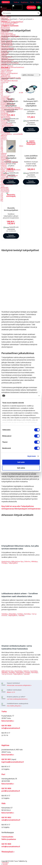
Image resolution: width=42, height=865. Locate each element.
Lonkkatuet (4, 54)
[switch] (37, 436)
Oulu (37, 2)
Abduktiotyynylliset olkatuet (9, 36)
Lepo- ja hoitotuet (6, 45)
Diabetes (27, 561)
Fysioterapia (4, 189)
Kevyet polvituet (6, 57)
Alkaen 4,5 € (11, 692)
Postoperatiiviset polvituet (9, 63)
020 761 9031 (6, 759)
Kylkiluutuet (4, 18)
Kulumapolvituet (5, 61)
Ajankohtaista (5, 561)
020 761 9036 (6, 788)
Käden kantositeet (6, 33)
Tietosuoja (5, 863)
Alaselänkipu (18, 671)
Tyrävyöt (3, 26)
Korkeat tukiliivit (5, 20)
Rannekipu (27, 614)
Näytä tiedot (31, 456)
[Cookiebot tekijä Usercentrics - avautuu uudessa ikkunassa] (31, 395)
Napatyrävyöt (5, 29)
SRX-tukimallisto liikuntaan (9, 81)
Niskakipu (4, 614)
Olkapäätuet (4, 32)
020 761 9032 (6, 817)
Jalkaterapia (4, 187)
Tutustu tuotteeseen (11, 129)
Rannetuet (4, 39)
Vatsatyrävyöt (5, 30)
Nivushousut (4, 52)
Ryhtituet (3, 21)
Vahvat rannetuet (6, 42)
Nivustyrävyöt (5, 27)
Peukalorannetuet (6, 44)
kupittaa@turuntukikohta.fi (12, 762)
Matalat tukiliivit (5, 17)
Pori (31, 2)
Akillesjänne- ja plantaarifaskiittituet (12, 67)
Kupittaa (24, 2)
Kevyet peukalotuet (7, 48)
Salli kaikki (21, 462)
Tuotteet (3, 8)
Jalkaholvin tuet (5, 76)
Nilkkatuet (3, 64)
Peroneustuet (5, 69)
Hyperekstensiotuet (7, 24)
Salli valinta (21, 468)
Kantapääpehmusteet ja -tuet (10, 78)
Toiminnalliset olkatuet (8, 35)
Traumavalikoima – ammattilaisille (11, 134)
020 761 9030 (6, 725)
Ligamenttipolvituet (7, 60)
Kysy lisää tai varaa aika (10, 506)
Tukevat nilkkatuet (6, 70)
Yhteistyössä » (7, 851)
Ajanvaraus (5, 2)
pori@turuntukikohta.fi (10, 791)
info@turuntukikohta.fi (10, 728)
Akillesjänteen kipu (17, 561)
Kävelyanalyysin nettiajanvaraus (27, 509)
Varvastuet (4, 79)
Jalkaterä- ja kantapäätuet (9, 73)
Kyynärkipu (34, 671)
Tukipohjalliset (5, 75)
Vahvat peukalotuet (6, 49)
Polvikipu (4, 563)
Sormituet (3, 51)
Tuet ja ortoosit (5, 9)
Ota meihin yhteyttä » (14, 706)
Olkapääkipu (12, 614)
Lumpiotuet (4, 58)
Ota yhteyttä (31, 7)
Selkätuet (3, 15)
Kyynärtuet (4, 38)
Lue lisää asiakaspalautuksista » (17, 699)
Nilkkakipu (34, 561)
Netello (5, 864)
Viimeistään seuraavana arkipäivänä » (19, 685)
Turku (16, 2)
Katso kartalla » (7, 721)
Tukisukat (21, 615)
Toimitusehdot (7, 837)
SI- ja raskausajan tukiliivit (8, 23)
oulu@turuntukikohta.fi (10, 820)
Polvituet (3, 55)
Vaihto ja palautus (8, 839)
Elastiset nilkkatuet (6, 66)
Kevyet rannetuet (6, 41)
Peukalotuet (4, 47)
